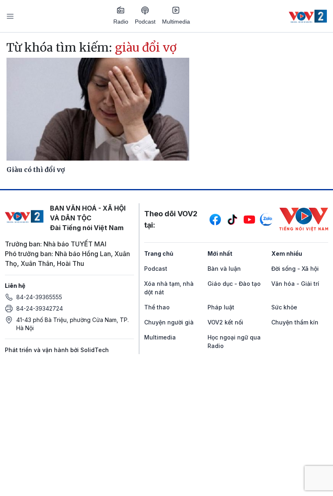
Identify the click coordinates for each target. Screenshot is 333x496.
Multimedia (176, 21)
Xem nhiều (286, 253)
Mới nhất (220, 253)
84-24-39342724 (39, 308)
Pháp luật (221, 307)
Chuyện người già (169, 322)
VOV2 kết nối (225, 322)
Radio (120, 21)
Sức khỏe (284, 307)
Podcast (145, 21)
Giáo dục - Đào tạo (234, 283)
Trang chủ (158, 253)
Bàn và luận (224, 268)
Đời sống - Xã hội (295, 268)
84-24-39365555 (39, 297)
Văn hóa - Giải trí (295, 283)
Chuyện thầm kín (294, 322)
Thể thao (157, 307)
